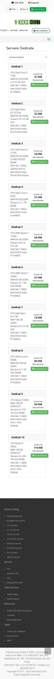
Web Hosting (12, 594)
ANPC (9, 640)
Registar (24, 30)
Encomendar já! (40, 85)
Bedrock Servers (14, 543)
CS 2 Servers (12, 525)
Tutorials (11, 615)
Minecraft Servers (14, 516)
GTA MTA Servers (14, 548)
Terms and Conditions (16, 631)
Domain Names (13, 599)
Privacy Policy (13, 636)
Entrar (14, 30)
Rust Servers (12, 553)
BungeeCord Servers (16, 521)
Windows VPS (13, 573)
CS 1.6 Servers (13, 530)
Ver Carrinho (41, 31)
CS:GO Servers (13, 534)
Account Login (39, 9)
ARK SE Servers (13, 557)
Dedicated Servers (15, 583)
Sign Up (25, 9)
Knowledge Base (14, 620)
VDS (9, 578)
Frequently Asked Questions (19, 611)
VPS (8, 569)
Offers (13, 9)
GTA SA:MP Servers (15, 539)
